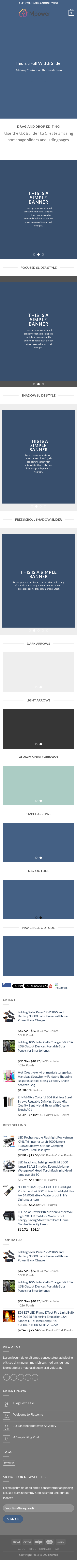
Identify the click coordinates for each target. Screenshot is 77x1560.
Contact (45, 1548)
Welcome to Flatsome (28, 1414)
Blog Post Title (23, 1403)
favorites (9, 1462)
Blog (33, 1548)
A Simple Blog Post (26, 1437)
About (22, 1548)
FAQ (56, 1548)
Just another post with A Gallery (34, 1425)
